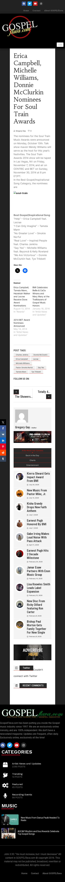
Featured (17, 784)
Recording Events (22, 794)
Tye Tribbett (36, 372)
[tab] (32, 450)
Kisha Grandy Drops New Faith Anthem (37, 507)
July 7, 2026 (33, 515)
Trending (17, 773)
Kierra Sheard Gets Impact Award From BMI (38, 477)
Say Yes (41, 367)
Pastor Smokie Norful (24, 367)
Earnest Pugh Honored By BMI (36, 522)
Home (26, 10)
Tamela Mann (21, 372)
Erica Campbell (22, 359)
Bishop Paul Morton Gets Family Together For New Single (36, 627)
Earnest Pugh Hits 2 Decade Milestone (38, 554)
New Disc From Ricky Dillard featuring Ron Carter (36, 606)
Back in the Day (32, 455)
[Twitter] (30, 4)
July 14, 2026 (34, 498)
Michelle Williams (23, 363)
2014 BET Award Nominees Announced (22, 323)
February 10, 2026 (35, 595)
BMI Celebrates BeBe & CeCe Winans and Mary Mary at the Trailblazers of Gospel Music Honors (40, 296)
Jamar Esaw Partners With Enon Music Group (38, 571)
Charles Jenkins (22, 355)
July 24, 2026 (34, 485)
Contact (36, 10)
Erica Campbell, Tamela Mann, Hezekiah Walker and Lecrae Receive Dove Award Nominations (22, 296)
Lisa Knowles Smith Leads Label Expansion (38, 587)
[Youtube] (35, 4)
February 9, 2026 (35, 616)
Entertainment (32, 465)
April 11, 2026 (34, 545)
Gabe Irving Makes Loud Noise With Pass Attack (38, 537)
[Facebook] (24, 4)
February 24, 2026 (35, 562)
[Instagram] (41, 4)
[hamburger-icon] (60, 44)
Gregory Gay (21, 131)
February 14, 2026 (35, 578)
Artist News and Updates (32, 450)
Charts (32, 460)
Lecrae (35, 359)
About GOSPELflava (53, 10)
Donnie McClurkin (40, 355)
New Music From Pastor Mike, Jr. (37, 492)
